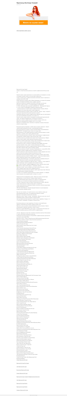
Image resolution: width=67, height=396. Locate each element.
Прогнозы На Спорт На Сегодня (23, 363)
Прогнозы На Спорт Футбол (22, 383)
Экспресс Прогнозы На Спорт (22, 390)
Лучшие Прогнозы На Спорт (22, 359)
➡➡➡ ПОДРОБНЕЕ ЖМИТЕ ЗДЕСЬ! (24, 30)
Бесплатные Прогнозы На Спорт (23, 370)
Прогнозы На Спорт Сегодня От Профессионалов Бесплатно (28, 376)
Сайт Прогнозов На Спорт (22, 366)
